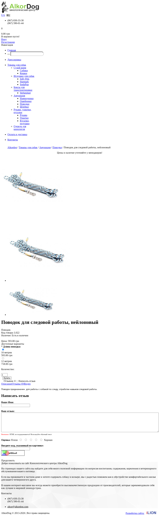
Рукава (23, 115)
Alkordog (12, 147)
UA (3, 15)
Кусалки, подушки (25, 122)
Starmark (24, 81)
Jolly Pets (24, 79)
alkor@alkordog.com (17, 506)
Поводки (24, 104)
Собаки (24, 70)
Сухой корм (20, 67)
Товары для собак (28, 147)
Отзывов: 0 (10, 381)
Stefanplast (25, 93)
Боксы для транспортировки (23, 88)
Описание (6, 384)
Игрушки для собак (24, 76)
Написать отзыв (26, 381)
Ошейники (26, 101)
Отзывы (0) (18, 384)
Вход (4, 39)
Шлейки (24, 106)
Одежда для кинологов (20, 127)
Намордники (27, 98)
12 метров (6, 361)
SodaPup (24, 84)
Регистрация (8, 42)
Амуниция (19, 95)
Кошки (23, 73)
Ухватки (24, 118)
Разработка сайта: (135, 513)
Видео (27, 384)
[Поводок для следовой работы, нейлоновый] (32, 215)
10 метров (6, 352)
